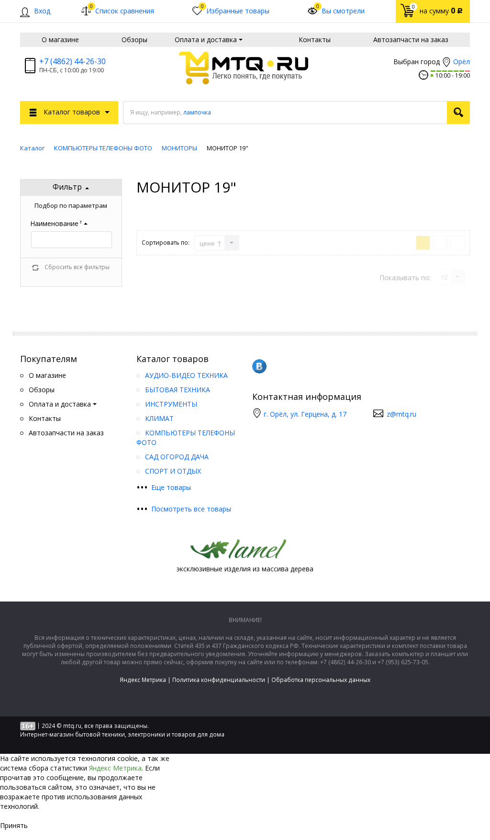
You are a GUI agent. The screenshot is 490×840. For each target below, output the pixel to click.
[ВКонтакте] (259, 366)
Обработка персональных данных (320, 680)
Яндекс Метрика (143, 680)
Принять (14, 825)
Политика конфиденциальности (218, 680)
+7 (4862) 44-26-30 (72, 61)
